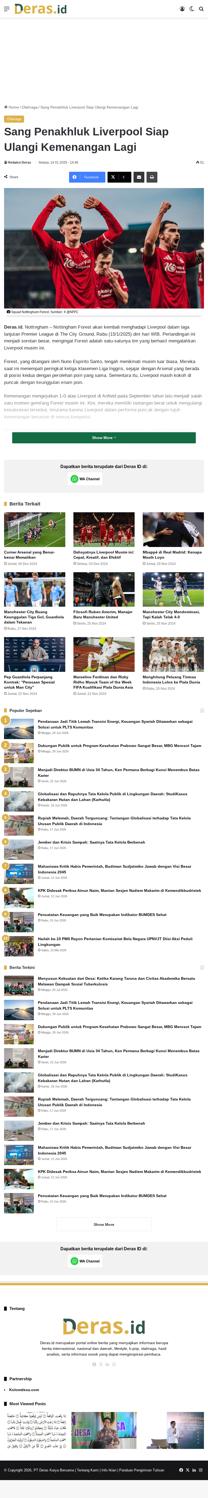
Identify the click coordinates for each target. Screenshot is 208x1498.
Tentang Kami (88, 1470)
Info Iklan (109, 1470)
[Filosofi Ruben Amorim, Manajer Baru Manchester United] (104, 589)
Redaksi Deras (19, 162)
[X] (101, 1364)
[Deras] (40, 9)
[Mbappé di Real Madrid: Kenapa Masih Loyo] (173, 529)
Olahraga (30, 107)
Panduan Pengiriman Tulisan (141, 1470)
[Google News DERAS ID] (125, 479)
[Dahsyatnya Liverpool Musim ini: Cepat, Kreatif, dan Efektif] (104, 529)
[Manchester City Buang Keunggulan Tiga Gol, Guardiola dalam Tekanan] (34, 589)
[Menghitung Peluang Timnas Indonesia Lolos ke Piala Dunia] (173, 654)
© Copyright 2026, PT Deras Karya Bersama (39, 1470)
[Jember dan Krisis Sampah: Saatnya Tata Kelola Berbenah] (19, 849)
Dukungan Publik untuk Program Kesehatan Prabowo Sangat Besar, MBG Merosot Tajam (120, 745)
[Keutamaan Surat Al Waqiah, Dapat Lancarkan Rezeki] (36, 1430)
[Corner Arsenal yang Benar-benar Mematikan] (34, 529)
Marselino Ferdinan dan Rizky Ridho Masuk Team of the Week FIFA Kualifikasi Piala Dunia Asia (103, 682)
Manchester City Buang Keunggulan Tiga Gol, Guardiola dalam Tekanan (34, 617)
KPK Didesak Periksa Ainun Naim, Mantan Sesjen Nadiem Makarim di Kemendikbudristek (119, 890)
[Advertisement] (104, 61)
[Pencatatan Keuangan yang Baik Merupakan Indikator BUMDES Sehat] (19, 922)
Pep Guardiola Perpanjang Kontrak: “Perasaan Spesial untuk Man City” (29, 682)
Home (13, 107)
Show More (103, 437)
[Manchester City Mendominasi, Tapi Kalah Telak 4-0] (173, 589)
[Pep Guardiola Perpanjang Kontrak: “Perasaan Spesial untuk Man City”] (34, 654)
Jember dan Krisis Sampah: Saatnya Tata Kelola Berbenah (91, 842)
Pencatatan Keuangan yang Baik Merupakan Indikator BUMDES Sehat (102, 914)
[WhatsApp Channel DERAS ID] (85, 479)
